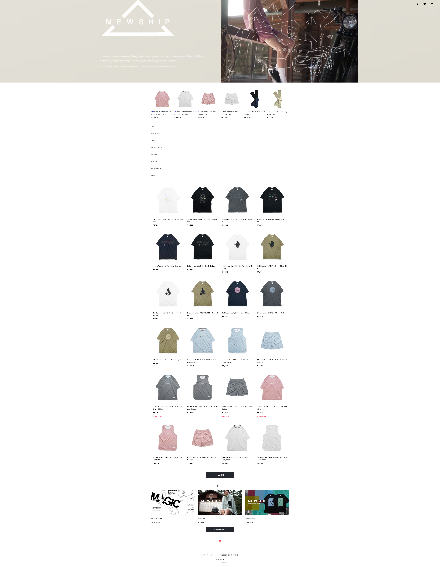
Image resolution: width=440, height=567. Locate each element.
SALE (153, 175)
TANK (153, 140)
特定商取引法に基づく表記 (229, 555)
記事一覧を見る (220, 529)
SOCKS (154, 154)
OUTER (154, 161)
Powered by (217, 563)
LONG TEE (155, 133)
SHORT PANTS (156, 147)
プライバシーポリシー (209, 555)
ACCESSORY (156, 168)
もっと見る (220, 475)
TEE (152, 126)
